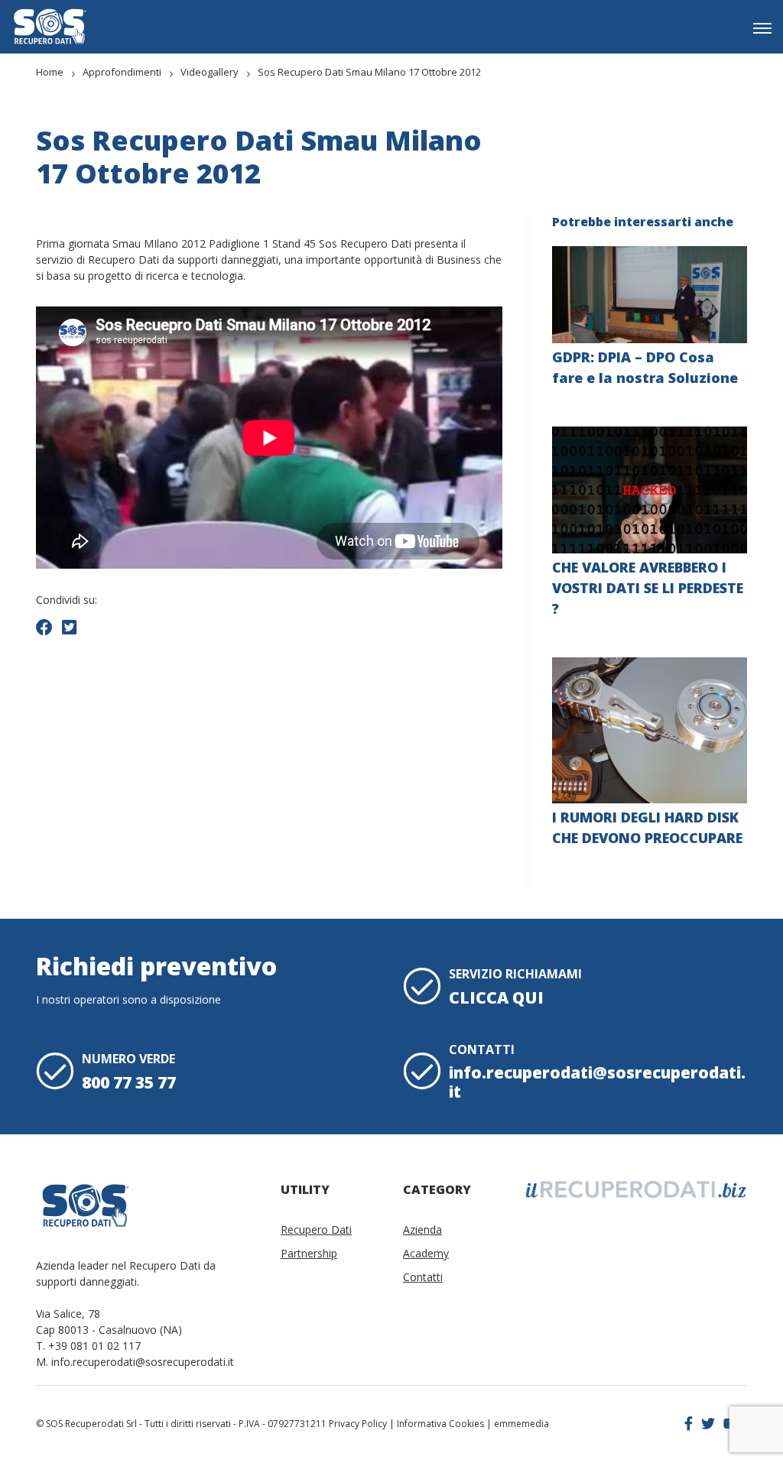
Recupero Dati (316, 1229)
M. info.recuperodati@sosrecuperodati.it (135, 1361)
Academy (426, 1253)
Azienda (422, 1229)
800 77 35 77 (129, 1082)
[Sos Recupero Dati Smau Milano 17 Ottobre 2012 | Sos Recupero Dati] (49, 26)
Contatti (423, 1277)
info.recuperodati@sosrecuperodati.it (597, 1082)
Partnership (309, 1253)
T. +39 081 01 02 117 (88, 1345)
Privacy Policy (358, 1423)
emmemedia (521, 1423)
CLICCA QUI (496, 997)
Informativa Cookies (440, 1423)
